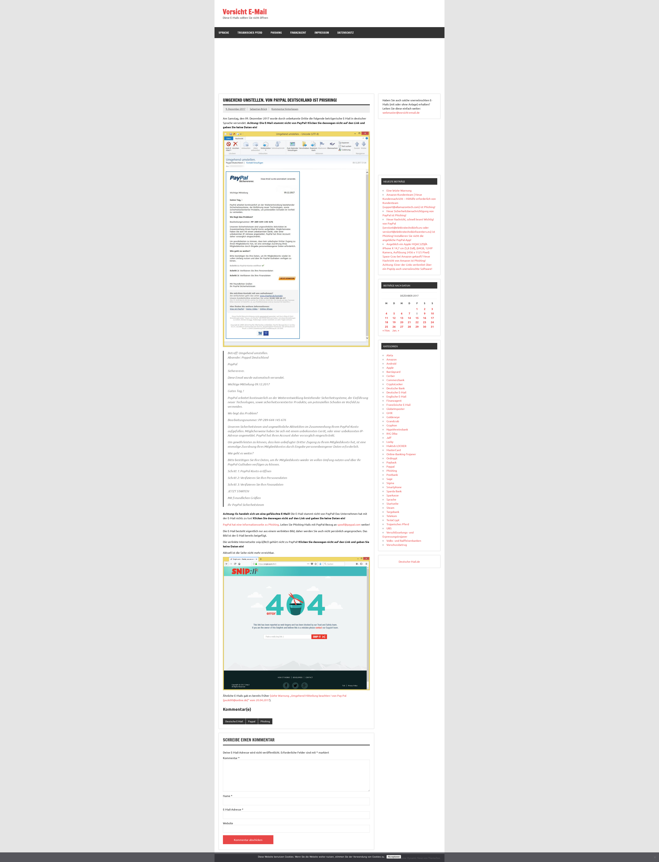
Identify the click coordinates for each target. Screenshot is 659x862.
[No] (654, 857)
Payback (391, 462)
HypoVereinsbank (397, 429)
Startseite (392, 503)
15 (417, 318)
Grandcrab (392, 421)
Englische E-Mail (396, 396)
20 (401, 322)
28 (409, 326)
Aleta (389, 355)
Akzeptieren (394, 856)
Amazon (391, 359)
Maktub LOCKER (396, 445)
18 (386, 322)
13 (401, 318)
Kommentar (231, 757)
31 (432, 326)
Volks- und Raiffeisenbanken (403, 540)
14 (409, 318)
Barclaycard (393, 371)
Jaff (388, 437)
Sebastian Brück (258, 108)
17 (432, 318)
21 (409, 322)
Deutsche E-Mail (234, 721)
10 (432, 313)
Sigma (390, 483)
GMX (389, 413)
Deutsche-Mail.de (409, 561)
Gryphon (391, 425)
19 (394, 322)
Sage (389, 478)
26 (394, 326)
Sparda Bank (394, 491)
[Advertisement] (329, 64)
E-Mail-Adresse (233, 809)
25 (386, 326)
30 (424, 326)
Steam (390, 507)
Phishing (276, 33)
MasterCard (393, 450)
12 (394, 318)
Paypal (251, 721)
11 (386, 318)
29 (417, 326)
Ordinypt (391, 458)
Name (227, 795)
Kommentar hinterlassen (284, 108)
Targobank (392, 511)
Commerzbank (395, 380)
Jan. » (395, 330)
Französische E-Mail (398, 404)
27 (401, 326)
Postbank (392, 474)
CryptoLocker (394, 384)
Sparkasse (392, 495)
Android (391, 363)
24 (432, 322)
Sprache (224, 33)
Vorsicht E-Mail (245, 11)
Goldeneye (393, 417)
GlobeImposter (395, 408)
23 (424, 322)
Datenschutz (345, 33)
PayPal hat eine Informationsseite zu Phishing (251, 524)
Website (228, 823)
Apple (390, 367)
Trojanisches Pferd (250, 33)
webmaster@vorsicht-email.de (401, 112)
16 (424, 318)
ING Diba (391, 433)
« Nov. (386, 330)
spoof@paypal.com (349, 524)
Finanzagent (298, 33)
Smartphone (394, 487)
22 (417, 322)
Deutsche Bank (395, 388)
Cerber (390, 375)
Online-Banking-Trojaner (401, 454)
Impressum (322, 33)
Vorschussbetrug (396, 544)
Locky (389, 441)
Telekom (391, 516)
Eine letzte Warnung (399, 190)
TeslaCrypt (392, 520)
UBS (389, 528)
